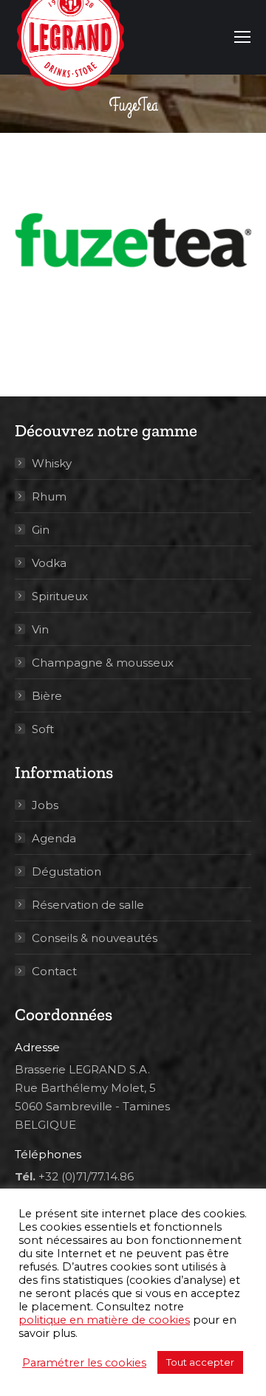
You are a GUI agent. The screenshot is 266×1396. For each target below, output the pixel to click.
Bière (47, 696)
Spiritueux (60, 596)
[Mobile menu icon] (242, 37)
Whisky (52, 463)
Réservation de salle (88, 905)
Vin (40, 629)
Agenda (54, 838)
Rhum (49, 496)
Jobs (45, 805)
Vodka (49, 563)
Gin (41, 530)
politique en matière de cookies (104, 1320)
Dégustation (66, 871)
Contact (54, 971)
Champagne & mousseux (103, 663)
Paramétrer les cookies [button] (84, 1362)
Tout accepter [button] (200, 1362)
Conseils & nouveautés (94, 938)
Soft (43, 729)
